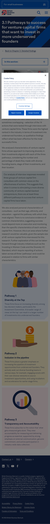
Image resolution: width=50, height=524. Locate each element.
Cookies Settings (24, 106)
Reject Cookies (16, 113)
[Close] (45, 75)
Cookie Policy (20, 98)
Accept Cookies (33, 113)
